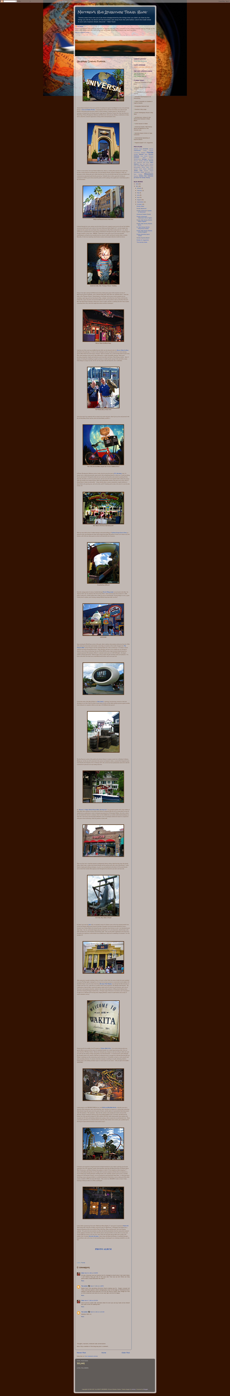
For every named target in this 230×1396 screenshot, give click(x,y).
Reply (82, 1280)
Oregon (151, 165)
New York (142, 164)
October (139, 204)
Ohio (142, 165)
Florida (83, 1262)
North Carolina (149, 164)
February (139, 190)
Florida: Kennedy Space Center (143, 235)
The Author (80, 26)
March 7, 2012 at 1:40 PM (97, 1286)
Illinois (151, 154)
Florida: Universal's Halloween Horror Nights (144, 217)
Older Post (126, 1353)
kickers (134, 1389)
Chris (82, 1273)
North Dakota (137, 165)
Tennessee (150, 169)
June (138, 195)
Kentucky (151, 156)
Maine (144, 157)
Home (103, 1353)
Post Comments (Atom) (91, 1356)
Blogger (145, 1389)
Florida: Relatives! (141, 208)
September (140, 202)
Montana (141, 160)
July (138, 197)
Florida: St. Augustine (143, 240)
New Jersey (146, 162)
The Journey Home (142, 242)
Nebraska (146, 160)
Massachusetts (137, 159)
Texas (136, 170)
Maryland (151, 157)
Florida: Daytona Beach (143, 237)
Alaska (140, 148)
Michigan (144, 159)
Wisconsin (148, 174)
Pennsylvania (137, 167)
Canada (144, 150)
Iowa (142, 156)
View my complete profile (82, 32)
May (138, 192)
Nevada (151, 160)
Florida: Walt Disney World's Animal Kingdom (144, 231)
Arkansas (151, 148)
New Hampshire (138, 162)
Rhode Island (145, 167)
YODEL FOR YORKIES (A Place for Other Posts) (143, 176)
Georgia (136, 154)
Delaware (143, 152)
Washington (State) (139, 172)
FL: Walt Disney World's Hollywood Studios (143, 227)
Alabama (136, 148)
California (137, 150)
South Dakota (142, 169)
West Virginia (138, 174)
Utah (141, 170)
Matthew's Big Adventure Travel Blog (112, 12)
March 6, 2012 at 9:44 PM (91, 1273)
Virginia (151, 170)
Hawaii (141, 154)
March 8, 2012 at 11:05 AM (97, 1312)
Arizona (145, 149)
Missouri (136, 160)
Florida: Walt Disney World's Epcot (144, 224)
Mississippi (150, 159)
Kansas (145, 156)
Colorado (151, 150)
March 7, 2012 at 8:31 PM (91, 1300)
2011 (137, 186)
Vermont (146, 170)
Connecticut (137, 152)
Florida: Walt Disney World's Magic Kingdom (144, 220)
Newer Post (81, 1353)
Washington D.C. (149, 172)
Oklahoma (146, 165)
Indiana (136, 156)
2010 (137, 184)
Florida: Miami (140, 206)
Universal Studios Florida (144, 214)
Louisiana (136, 157)
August (139, 199)
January (139, 188)
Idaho (146, 154)
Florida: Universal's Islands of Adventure (144, 211)
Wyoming (136, 176)
